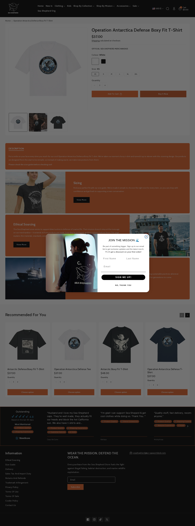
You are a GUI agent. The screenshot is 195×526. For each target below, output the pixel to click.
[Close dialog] (146, 236)
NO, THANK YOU (123, 285)
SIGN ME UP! (123, 277)
